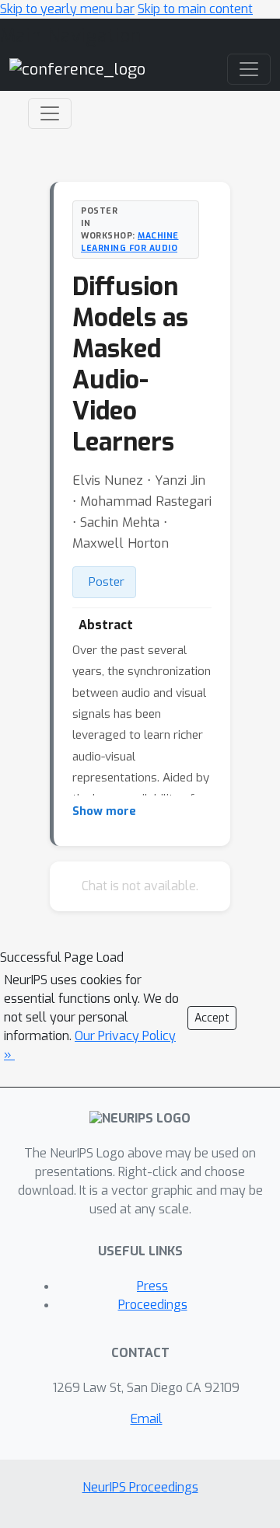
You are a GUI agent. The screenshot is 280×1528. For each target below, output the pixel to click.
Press (152, 1286)
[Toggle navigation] (50, 113)
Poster (106, 582)
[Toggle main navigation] (249, 69)
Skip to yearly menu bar (67, 9)
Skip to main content (195, 9)
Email (147, 1419)
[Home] (77, 68)
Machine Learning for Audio (130, 241)
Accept (211, 1018)
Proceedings (152, 1305)
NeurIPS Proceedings (140, 1487)
